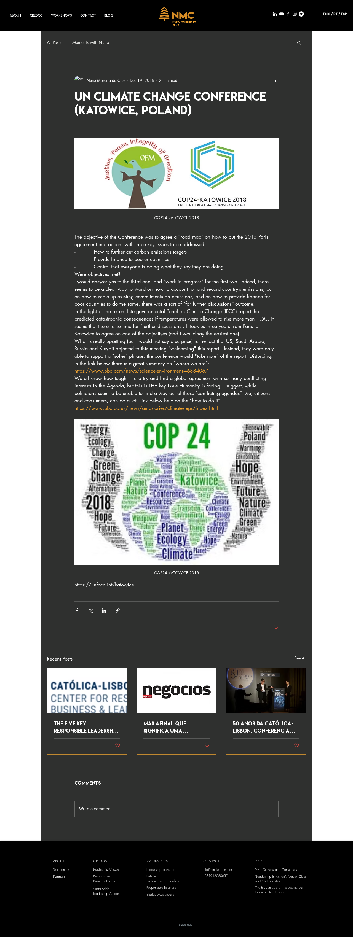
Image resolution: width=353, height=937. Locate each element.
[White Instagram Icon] (294, 14)
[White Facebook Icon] (288, 14)
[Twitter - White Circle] (301, 14)
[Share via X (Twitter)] (90, 610)
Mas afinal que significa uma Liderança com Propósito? (164, 727)
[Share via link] (117, 610)
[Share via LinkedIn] (104, 610)
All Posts (54, 42)
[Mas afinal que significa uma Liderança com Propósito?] (176, 690)
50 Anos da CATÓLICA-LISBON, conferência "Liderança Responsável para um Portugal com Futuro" (263, 727)
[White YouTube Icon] (281, 14)
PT (336, 14)
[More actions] (275, 80)
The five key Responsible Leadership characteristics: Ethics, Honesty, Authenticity (85, 727)
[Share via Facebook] (77, 610)
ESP (344, 14)
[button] (299, 42)
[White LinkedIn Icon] (274, 14)
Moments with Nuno (90, 42)
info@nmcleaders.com (218, 869)
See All (300, 658)
